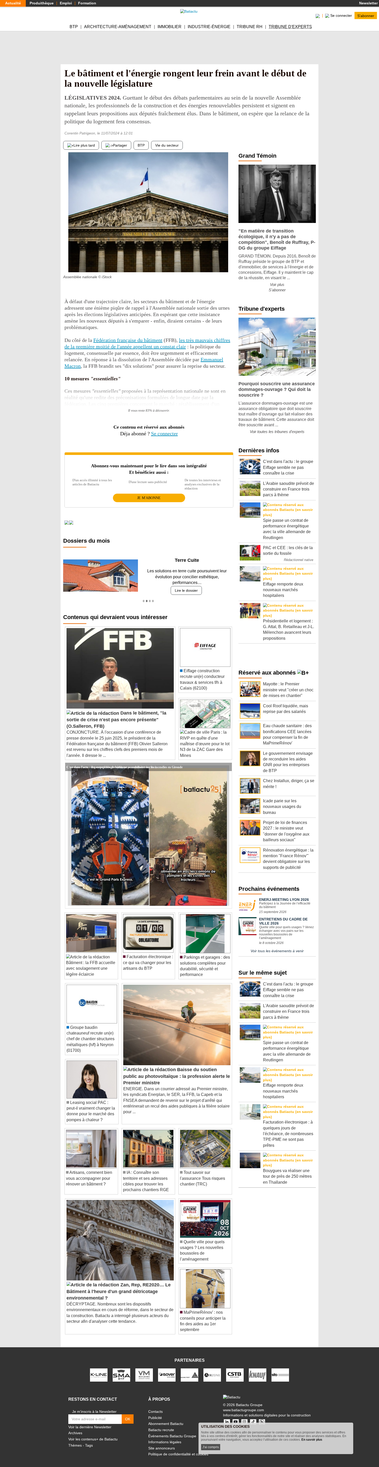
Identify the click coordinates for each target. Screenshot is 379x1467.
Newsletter (368, 3)
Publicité (155, 1412)
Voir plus (277, 284)
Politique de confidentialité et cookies (178, 1448)
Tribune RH (249, 27)
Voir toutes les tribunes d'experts (277, 431)
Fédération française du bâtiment (127, 340)
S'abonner (365, 15)
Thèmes (75, 1439)
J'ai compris (210, 1447)
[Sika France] (189, 1369)
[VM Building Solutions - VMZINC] (144, 1369)
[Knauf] (257, 1369)
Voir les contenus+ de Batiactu (93, 1433)
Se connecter (164, 433)
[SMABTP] (121, 1369)
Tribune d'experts (290, 27)
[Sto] (280, 1369)
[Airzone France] (212, 1369)
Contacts (155, 1406)
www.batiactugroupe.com (243, 1404)
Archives (75, 1427)
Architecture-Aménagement (117, 27)
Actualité (13, 3)
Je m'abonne (149, 498)
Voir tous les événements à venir (277, 951)
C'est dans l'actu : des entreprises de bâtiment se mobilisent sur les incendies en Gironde (125, 761)
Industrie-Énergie (209, 27)
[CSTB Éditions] (235, 1369)
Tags (89, 1439)
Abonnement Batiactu (165, 1418)
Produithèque (42, 3)
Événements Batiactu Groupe (172, 1430)
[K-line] (99, 1369)
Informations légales (164, 1436)
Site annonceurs (161, 1442)
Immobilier (170, 27)
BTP (74, 27)
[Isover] (167, 1369)
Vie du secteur (167, 145)
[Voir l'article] (226, 761)
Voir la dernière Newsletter (89, 1421)
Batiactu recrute (161, 1424)
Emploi (66, 3)
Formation (87, 3)
